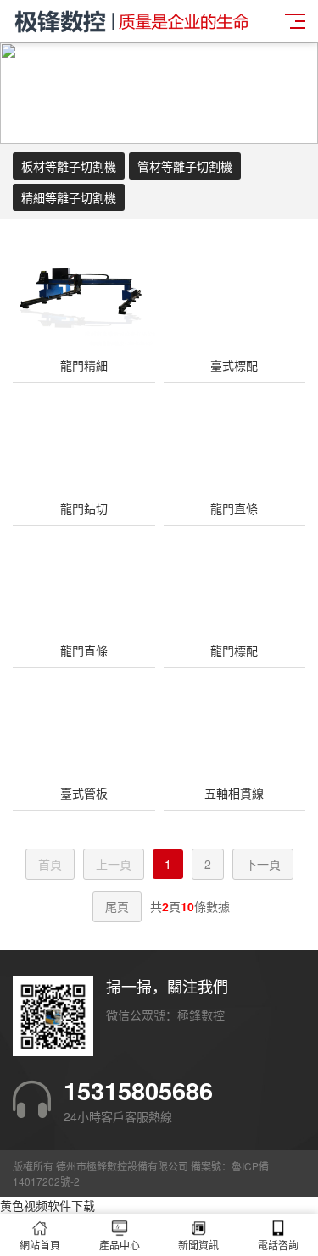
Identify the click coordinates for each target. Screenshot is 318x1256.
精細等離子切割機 (68, 197)
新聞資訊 (198, 1244)
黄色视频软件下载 (47, 1205)
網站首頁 (40, 1244)
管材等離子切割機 (184, 166)
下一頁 (263, 863)
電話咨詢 (278, 1244)
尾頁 (117, 906)
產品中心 (119, 1244)
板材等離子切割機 (68, 166)
